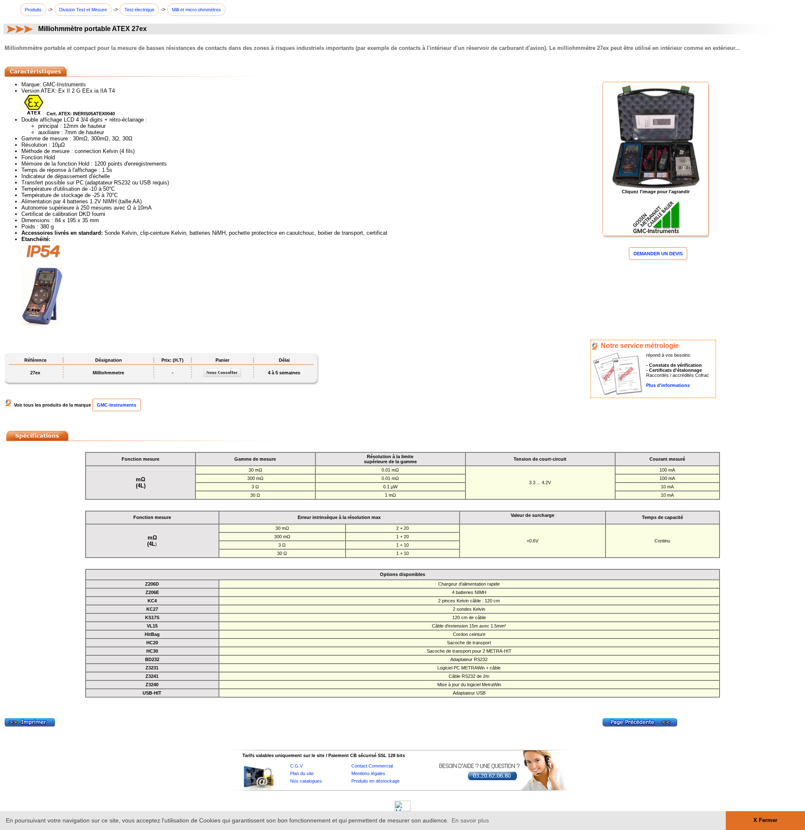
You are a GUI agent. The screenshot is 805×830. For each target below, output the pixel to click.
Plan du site (302, 773)
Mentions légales (368, 773)
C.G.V (296, 765)
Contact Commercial (372, 765)
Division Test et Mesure (83, 9)
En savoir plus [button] (470, 820)
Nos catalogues (306, 780)
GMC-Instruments (116, 404)
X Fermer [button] (765, 820)
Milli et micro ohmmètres (196, 9)
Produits (33, 9)
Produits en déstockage (375, 780)
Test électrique (139, 9)
